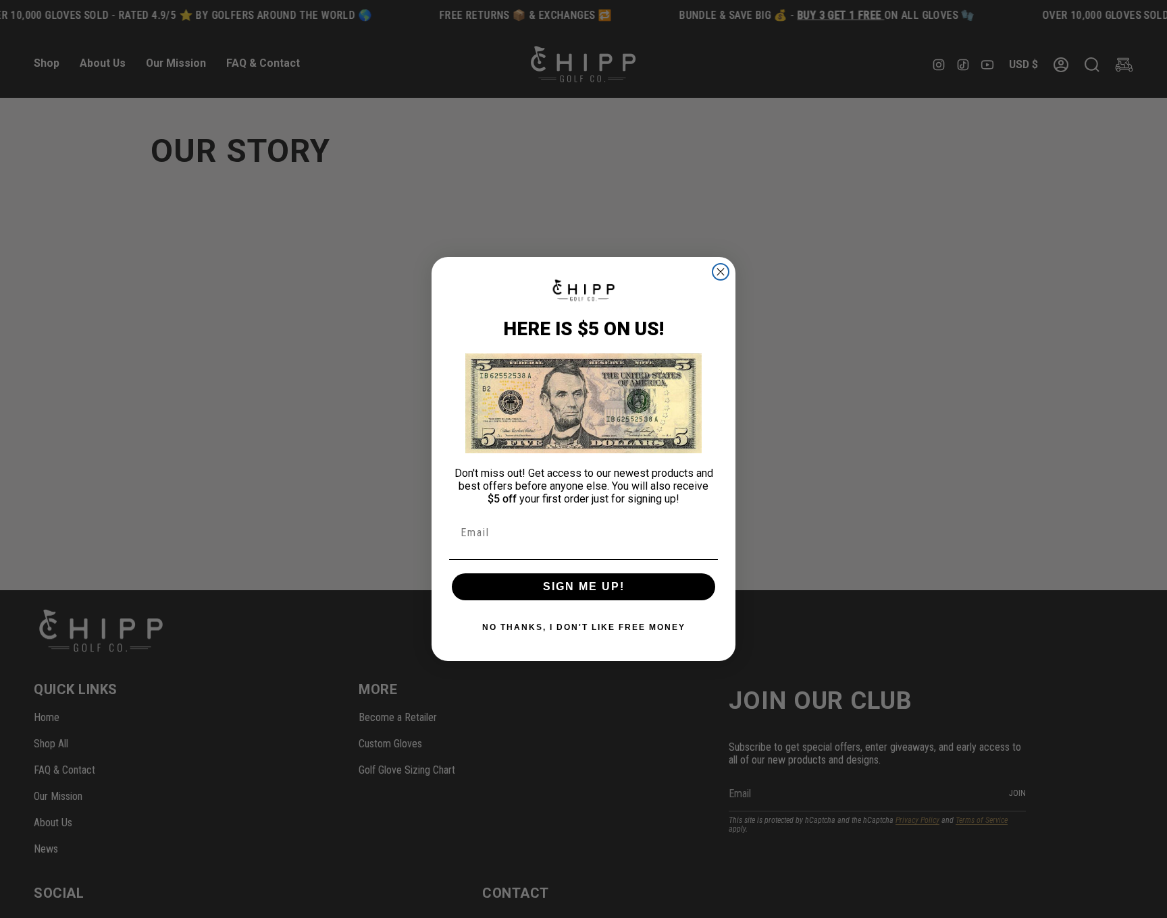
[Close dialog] (720, 272)
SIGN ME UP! (584, 586)
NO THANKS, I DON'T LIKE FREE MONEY (583, 627)
